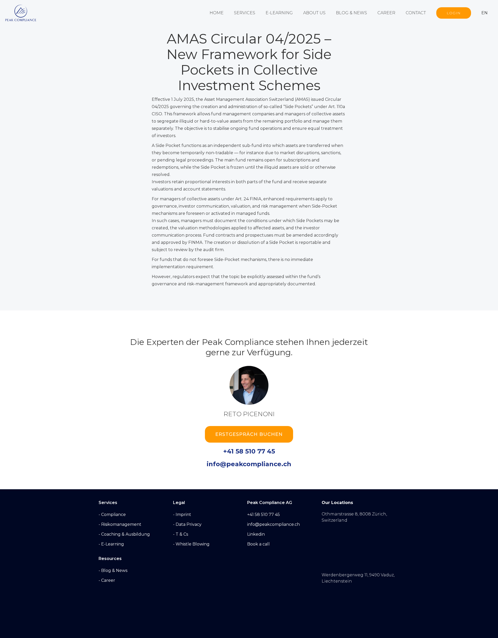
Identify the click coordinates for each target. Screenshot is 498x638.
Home (217, 12)
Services (244, 12)
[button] (487, 13)
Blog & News (351, 12)
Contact (416, 12)
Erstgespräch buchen (249, 434)
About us (314, 12)
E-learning (279, 12)
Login (454, 13)
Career (386, 12)
